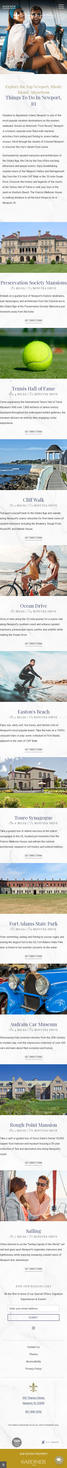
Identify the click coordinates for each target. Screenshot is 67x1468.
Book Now (9, 6)
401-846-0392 (33, 1411)
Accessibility (33, 1361)
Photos (33, 1354)
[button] (61, 6)
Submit (33, 1317)
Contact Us (33, 1347)
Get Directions (33, 320)
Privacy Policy (33, 1368)
